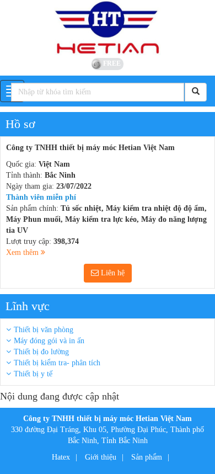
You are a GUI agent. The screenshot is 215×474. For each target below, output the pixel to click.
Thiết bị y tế (33, 374)
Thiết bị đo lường (41, 352)
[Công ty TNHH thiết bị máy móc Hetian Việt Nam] (107, 27)
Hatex (61, 457)
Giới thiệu (100, 457)
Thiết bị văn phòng (43, 330)
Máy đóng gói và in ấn (49, 341)
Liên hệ (112, 273)
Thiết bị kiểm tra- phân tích (57, 363)
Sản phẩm (146, 457)
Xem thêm (23, 252)
